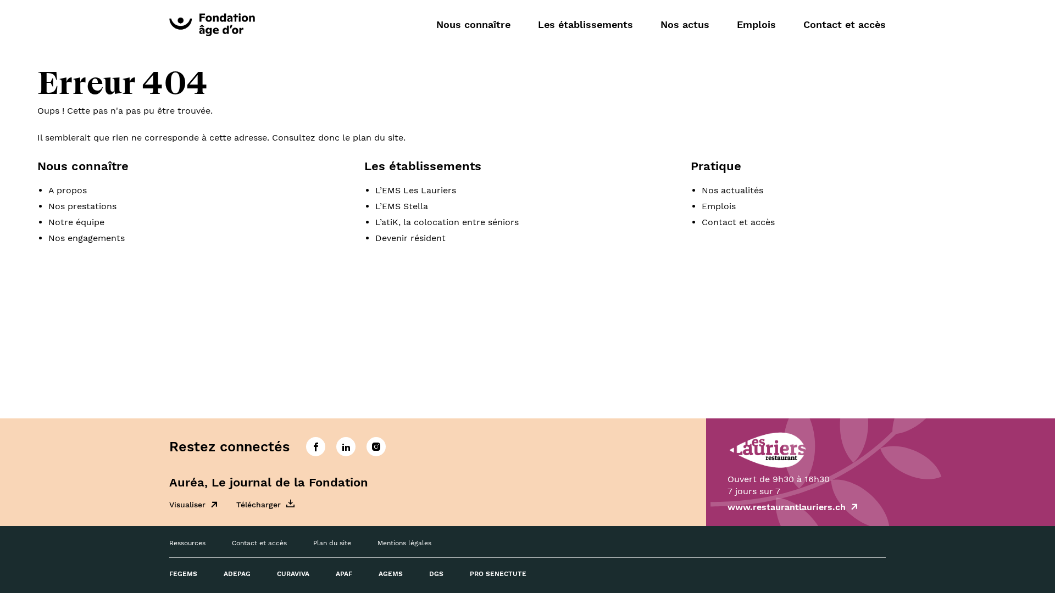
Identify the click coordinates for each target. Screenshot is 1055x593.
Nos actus (684, 24)
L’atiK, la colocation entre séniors (447, 222)
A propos (67, 190)
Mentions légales (404, 543)
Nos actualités (732, 190)
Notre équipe (76, 222)
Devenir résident (410, 238)
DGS (436, 574)
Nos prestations (82, 206)
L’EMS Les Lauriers (415, 190)
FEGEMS (183, 574)
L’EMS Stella (401, 206)
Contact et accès (844, 24)
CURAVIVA (293, 574)
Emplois (756, 24)
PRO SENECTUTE (498, 574)
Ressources (187, 543)
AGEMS (391, 574)
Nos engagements (86, 238)
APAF (344, 574)
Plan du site (332, 543)
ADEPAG (237, 574)
